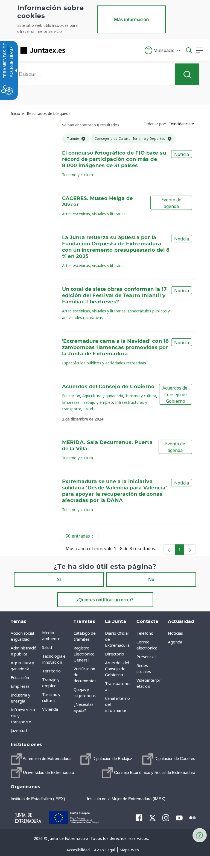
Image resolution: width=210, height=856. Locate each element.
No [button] (151, 579)
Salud (88, 408)
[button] (162, 50)
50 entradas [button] (82, 537)
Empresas (71, 402)
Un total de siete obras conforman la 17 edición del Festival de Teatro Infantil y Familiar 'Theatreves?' (114, 295)
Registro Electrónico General (84, 654)
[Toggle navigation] (72, 50)
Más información (131, 19)
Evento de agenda (171, 203)
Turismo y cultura (77, 174)
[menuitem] (56, 635)
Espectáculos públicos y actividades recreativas (104, 362)
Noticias (175, 633)
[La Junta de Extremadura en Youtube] (179, 817)
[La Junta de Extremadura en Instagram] (166, 817)
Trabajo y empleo (97, 402)
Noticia (181, 154)
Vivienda (50, 709)
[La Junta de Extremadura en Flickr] (192, 817)
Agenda (175, 642)
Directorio (114, 654)
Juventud (19, 730)
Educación (71, 395)
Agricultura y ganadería (102, 395)
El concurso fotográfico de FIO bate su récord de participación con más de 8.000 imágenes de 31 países (114, 159)
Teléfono (144, 633)
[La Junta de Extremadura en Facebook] (139, 817)
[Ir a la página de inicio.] (34, 50)
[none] (169, 549)
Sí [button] (59, 579)
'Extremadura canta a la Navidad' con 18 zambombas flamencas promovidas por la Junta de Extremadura (115, 347)
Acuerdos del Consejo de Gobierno (108, 386)
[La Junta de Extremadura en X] (152, 817)
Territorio (51, 671)
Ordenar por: (155, 123)
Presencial (146, 656)
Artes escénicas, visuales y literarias (94, 213)
